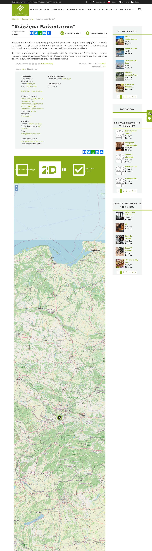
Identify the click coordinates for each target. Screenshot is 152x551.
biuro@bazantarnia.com (30, 134)
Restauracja (66, 79)
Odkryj (34, 9)
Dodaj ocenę (46, 64)
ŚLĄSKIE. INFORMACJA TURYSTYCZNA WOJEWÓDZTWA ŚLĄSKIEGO (36, 2)
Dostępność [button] (100, 2)
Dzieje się (99, 9)
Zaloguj (136, 2)
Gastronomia (26, 116)
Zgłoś (102, 63)
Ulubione (125, 2)
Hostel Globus (131, 178)
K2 (126, 224)
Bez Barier (71, 9)
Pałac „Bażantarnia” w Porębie (131, 39)
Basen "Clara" (131, 49)
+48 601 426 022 (34, 124)
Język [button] (114, 2)
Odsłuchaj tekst (72, 33)
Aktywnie (45, 9)
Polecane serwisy (123, 9)
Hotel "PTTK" (131, 167)
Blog (109, 9)
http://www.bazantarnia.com (32, 141)
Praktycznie (86, 9)
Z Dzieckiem (58, 9)
